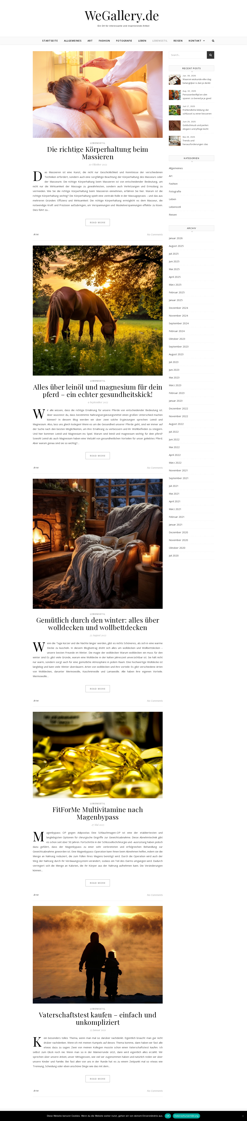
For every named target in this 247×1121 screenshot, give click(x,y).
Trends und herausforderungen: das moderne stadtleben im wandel (195, 142)
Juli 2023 (174, 362)
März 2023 (175, 385)
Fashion (104, 40)
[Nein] (242, 1116)
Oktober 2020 (177, 547)
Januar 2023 (176, 400)
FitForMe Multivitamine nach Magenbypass (97, 813)
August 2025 (176, 246)
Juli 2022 (174, 431)
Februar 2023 (177, 393)
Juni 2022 (174, 439)
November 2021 (178, 470)
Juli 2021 (174, 485)
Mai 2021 (174, 493)
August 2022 (176, 424)
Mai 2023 (174, 377)
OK (168, 1115)
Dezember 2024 (178, 307)
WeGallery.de (123, 15)
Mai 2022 (174, 447)
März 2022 (175, 462)
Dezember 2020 (178, 532)
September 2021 (179, 478)
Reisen (178, 40)
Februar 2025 (177, 292)
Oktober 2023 (177, 338)
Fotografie (124, 40)
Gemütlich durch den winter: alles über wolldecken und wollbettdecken (97, 623)
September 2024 (179, 323)
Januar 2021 (176, 524)
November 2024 (178, 315)
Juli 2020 (174, 555)
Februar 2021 (177, 516)
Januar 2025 (176, 300)
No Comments (155, 234)
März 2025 (175, 284)
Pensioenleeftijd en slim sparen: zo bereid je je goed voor (197, 96)
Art (90, 40)
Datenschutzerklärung (186, 1115)
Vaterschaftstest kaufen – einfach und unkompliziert (98, 1018)
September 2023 (179, 346)
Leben (142, 40)
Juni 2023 (174, 369)
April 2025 (175, 276)
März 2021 (175, 509)
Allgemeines (72, 40)
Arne (36, 234)
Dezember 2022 (178, 408)
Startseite (50, 40)
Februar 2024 (177, 331)
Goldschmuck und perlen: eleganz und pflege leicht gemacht (196, 127)
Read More (98, 222)
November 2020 (178, 540)
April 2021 (175, 501)
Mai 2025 (174, 269)
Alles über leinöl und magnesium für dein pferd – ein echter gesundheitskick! (97, 390)
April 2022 (175, 455)
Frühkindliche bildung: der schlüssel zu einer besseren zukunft (197, 112)
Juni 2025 (174, 261)
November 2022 (178, 416)
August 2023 (176, 354)
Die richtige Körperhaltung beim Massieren (97, 153)
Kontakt (195, 40)
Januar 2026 (176, 238)
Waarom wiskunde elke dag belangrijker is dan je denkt (197, 81)
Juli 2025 (174, 253)
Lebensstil (160, 40)
